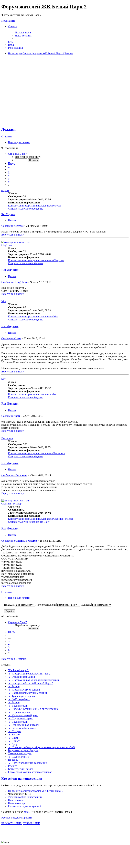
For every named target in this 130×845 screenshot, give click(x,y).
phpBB (27, 811)
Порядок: (86, 604)
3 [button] (8, 172)
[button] (17, 153)
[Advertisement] (65, 100)
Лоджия (8, 129)
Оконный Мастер (11, 503)
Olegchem (6, 245)
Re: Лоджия (8, 214)
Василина (7, 438)
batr (3, 379)
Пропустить (8, 20)
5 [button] (8, 178)
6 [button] (8, 181)
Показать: (9, 604)
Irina (3, 301)
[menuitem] (23, 32)
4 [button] (8, 175)
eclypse (5, 190)
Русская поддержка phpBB (16, 817)
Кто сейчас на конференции (21, 778)
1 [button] (8, 166)
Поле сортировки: (46, 604)
